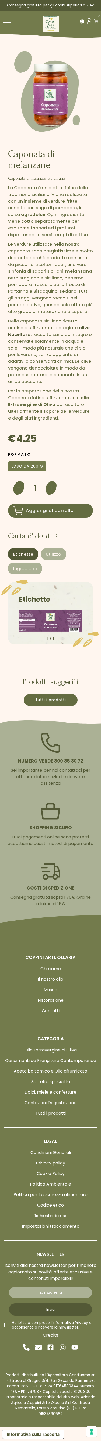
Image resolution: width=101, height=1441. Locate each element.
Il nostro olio (50, 979)
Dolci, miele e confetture (50, 1092)
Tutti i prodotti (50, 700)
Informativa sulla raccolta (33, 1434)
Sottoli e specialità (50, 1082)
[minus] (19, 488)
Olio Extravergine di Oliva (51, 1050)
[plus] (51, 488)
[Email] (38, 1347)
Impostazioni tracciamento (50, 1226)
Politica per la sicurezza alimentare (50, 1195)
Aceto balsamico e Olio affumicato (50, 1071)
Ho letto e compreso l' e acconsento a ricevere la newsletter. (52, 1325)
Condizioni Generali (50, 1152)
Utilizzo (53, 554)
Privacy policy (50, 1163)
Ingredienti (25, 568)
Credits (50, 1335)
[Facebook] (50, 1347)
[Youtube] (74, 1347)
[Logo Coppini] (51, 24)
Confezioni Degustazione (50, 1103)
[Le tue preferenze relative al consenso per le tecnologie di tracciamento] (91, 1431)
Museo (50, 990)
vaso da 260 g (27, 466)
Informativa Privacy (70, 1322)
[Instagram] (62, 1347)
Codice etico (50, 1205)
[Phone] (26, 1347)
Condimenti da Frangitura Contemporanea (50, 1060)
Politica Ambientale (50, 1184)
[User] (89, 22)
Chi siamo (50, 969)
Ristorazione (51, 1000)
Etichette (23, 554)
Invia (50, 1309)
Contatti (51, 1011)
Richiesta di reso (50, 1216)
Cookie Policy (51, 1173)
